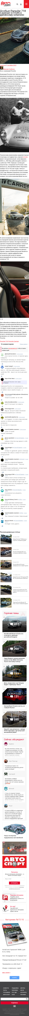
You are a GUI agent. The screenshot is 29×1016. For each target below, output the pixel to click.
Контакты (23, 992)
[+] (2, 363)
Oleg (20, 499)
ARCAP (22, 990)
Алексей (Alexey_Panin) (11, 499)
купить (14, 977)
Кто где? (14, 992)
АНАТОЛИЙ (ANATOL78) (11, 417)
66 (6, 548)
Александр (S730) (10, 474)
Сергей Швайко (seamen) (12, 429)
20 (6, 586)
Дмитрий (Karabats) (10, 354)
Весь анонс (6, 972)
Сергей (22, 459)
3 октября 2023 (11, 65)
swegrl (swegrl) (9, 366)
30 (6, 599)
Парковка (15, 990)
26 (6, 573)
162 (6, 535)
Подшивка (15, 988)
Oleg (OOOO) (8, 490)
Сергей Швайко (19, 438)
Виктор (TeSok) (9, 520)
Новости (3, 65)
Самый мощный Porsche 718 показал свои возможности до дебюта (20, 591)
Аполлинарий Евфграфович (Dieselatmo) (16, 394)
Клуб (13, 994)
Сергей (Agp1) (8, 447)
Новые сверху (23, 344)
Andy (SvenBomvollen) (11, 402)
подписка (14, 1003)
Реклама (23, 994)
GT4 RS (25, 157)
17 (6, 561)
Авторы (22, 988)
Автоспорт (6, 994)
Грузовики (6, 992)
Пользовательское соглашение (12, 1013)
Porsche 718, (4, 341)
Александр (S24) (9, 408)
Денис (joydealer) (9, 438)
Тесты (5, 990)
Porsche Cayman (13, 341)
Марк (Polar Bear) (10, 378)
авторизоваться (12, 348)
